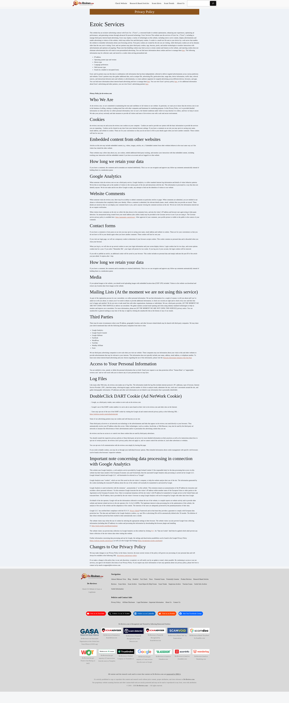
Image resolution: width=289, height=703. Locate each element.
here (183, 50)
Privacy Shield (134, 511)
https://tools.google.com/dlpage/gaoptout (105, 526)
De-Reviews (92, 583)
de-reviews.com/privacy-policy (127, 555)
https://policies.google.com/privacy (101, 541)
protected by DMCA (174, 674)
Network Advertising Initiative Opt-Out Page (177, 358)
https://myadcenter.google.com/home (150, 541)
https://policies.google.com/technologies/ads (104, 414)
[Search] (213, 3)
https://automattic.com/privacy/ (125, 217)
